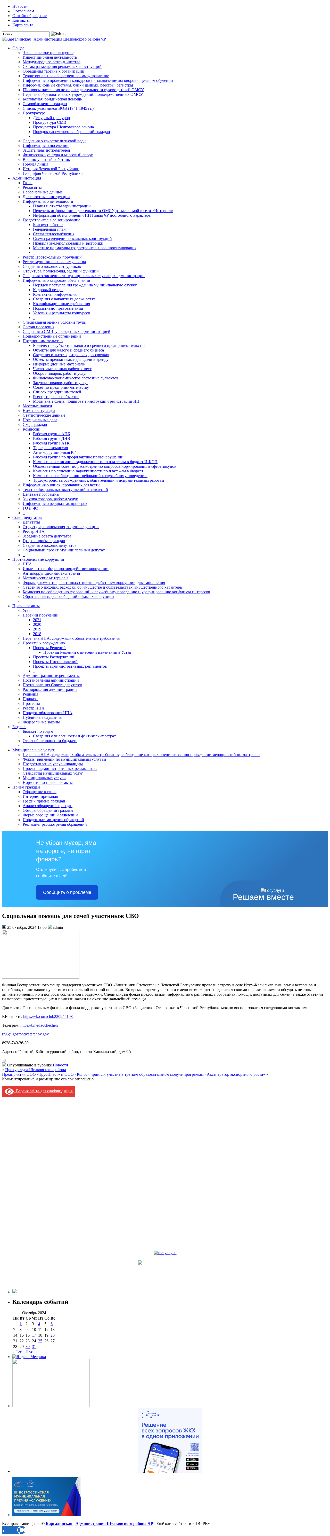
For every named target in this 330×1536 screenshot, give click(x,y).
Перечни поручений (41, 615)
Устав (27, 610)
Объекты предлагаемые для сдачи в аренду (71, 359)
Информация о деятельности (48, 201)
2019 (37, 629)
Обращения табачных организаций (53, 71)
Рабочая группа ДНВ (51, 438)
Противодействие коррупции (38, 559)
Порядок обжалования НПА (47, 713)
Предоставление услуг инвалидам (53, 764)
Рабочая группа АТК (51, 443)
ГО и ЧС (30, 508)
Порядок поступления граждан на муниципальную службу (85, 285)
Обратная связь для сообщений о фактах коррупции (68, 596)
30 (28, 1346)
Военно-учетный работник (46, 159)
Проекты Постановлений (55, 661)
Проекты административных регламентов (70, 666)
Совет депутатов (27, 517)
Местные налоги (37, 406)
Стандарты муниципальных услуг (53, 773)
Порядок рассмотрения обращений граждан (71, 131)
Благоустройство (48, 224)
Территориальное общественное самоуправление (66, 76)
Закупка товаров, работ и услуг (60, 382)
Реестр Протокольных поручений (52, 257)
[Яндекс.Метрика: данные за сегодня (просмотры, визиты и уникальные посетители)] (29, 1356)
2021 (37, 620)
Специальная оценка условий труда (54, 322)
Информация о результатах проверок (55, 503)
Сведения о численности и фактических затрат (74, 736)
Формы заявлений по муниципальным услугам (64, 759)
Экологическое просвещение (48, 52)
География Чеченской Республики (53, 173)
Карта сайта (22, 25)
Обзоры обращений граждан (48, 810)
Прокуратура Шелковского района (63, 127)
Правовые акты (26, 606)
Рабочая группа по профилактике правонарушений (78, 457)
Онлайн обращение (29, 15)
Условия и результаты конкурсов (61, 313)
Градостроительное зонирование (51, 220)
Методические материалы (45, 578)
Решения (30, 694)
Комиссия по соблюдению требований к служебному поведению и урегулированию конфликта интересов (116, 592)
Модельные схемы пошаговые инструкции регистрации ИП (86, 401)
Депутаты (31, 522)
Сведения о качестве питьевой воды (54, 141)
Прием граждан (26, 787)
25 (40, 1341)
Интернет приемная (40, 796)
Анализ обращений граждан (47, 806)
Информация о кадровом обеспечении (56, 280)
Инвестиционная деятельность (50, 57)
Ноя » (31, 1352)
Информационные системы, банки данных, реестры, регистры (78, 85)
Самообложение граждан (45, 104)
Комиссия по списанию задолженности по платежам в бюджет (88, 471)
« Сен (17, 1352)
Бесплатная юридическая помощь (52, 99)
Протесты (31, 703)
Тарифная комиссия (50, 448)
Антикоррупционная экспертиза (51, 573)
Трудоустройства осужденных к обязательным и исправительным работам (98, 480)
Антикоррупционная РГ (54, 452)
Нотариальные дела (40, 420)
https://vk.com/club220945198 (48, 1016)
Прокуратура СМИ (50, 122)
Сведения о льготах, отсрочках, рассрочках (71, 355)
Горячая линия (35, 164)
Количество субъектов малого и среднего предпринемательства (89, 345)
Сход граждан (35, 424)
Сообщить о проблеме (67, 892)
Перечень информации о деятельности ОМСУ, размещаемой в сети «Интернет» (103, 210)
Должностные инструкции (46, 196)
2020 (37, 624)
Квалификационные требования (61, 303)
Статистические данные (44, 415)
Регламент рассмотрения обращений (55, 824)
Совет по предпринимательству (61, 387)
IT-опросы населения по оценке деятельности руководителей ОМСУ (83, 90)
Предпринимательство (43, 341)
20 (53, 1335)
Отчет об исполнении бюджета (50, 740)
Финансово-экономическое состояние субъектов (75, 378)
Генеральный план (49, 229)
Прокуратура (34, 113)
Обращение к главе (39, 792)
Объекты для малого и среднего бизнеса (68, 350)
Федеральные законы (41, 722)
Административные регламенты (51, 675)
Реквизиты (32, 187)
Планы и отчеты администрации (62, 206)
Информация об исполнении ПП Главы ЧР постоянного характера (92, 215)
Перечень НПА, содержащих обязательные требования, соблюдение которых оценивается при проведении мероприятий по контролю (141, 754)
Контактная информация (55, 294)
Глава (27, 183)
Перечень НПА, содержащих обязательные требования (71, 638)
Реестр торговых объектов (56, 396)
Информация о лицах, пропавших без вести (61, 485)
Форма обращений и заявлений (50, 815)
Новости (20, 6)
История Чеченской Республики (51, 169)
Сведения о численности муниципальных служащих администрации (84, 276)
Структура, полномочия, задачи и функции (61, 271)
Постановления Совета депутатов (52, 685)
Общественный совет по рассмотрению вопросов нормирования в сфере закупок (104, 466)
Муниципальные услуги (33, 750)
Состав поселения (38, 327)
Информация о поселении (46, 145)
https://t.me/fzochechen (39, 1025)
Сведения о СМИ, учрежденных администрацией (66, 331)
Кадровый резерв (48, 289)
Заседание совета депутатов (47, 536)
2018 (37, 633)
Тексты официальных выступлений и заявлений (65, 489)
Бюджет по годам (38, 731)
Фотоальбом (23, 11)
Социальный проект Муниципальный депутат (64, 550)
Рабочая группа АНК (51, 434)
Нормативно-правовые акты (58, 308)
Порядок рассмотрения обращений (53, 819)
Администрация (26, 178)
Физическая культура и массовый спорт (58, 155)
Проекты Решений (49, 647)
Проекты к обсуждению (44, 643)
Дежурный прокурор (51, 117)
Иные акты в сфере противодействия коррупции (66, 568)
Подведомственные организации (52, 336)
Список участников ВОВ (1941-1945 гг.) (58, 108)
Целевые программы (41, 494)
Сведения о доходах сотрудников (52, 266)
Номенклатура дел (39, 410)
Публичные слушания (42, 717)
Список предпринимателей (57, 392)
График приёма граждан (44, 541)
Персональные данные (43, 192)
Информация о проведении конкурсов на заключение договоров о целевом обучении (98, 80)
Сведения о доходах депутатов (50, 545)
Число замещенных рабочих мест (62, 369)
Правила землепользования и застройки (68, 243)
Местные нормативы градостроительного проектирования (84, 248)
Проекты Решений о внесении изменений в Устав (87, 652)
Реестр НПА (34, 531)
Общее (18, 48)
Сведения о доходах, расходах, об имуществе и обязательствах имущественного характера (102, 587)
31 (34, 1346)
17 (34, 1335)
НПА (27, 564)
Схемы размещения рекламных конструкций (62, 66)
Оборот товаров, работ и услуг (60, 373)
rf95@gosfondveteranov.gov (25, 1034)
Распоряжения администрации (50, 689)
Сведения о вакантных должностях (64, 299)
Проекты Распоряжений (54, 657)
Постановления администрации (51, 680)
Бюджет (19, 726)
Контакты (21, 20)
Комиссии (31, 429)
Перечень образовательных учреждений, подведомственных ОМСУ (83, 94)
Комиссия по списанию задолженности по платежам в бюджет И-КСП (95, 461)
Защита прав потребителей (46, 150)
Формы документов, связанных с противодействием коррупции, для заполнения (94, 582)
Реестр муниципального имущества (54, 262)
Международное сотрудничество (51, 62)
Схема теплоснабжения (53, 234)
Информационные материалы (59, 364)
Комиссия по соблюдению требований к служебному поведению (90, 475)
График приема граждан (44, 801)
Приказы (30, 699)
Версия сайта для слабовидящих (43, 1091)
